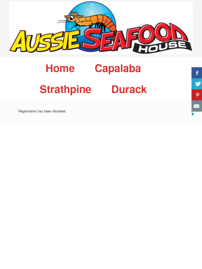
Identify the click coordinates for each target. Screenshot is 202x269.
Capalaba (118, 67)
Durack (129, 88)
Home (60, 67)
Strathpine (65, 88)
